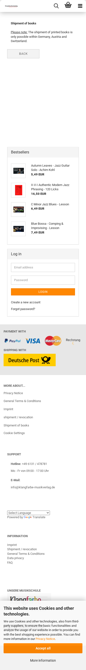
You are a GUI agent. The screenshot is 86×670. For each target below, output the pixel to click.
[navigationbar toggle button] (80, 6)
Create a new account (25, 302)
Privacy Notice (45, 639)
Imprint (8, 409)
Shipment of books (16, 425)
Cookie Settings (14, 433)
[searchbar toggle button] (56, 6)
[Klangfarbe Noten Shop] (9, 6)
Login (43, 292)
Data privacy (15, 558)
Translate (38, 517)
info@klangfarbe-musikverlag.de (33, 487)
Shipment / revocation (22, 549)
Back (23, 53)
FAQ (10, 562)
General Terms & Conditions (22, 401)
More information (43, 660)
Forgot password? (23, 309)
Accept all (43, 648)
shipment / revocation (18, 417)
